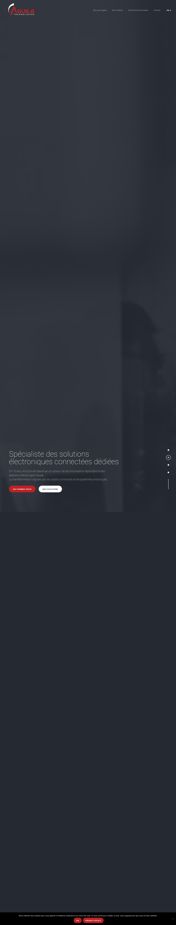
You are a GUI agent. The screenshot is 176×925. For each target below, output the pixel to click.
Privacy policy (93, 920)
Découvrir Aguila (100, 10)
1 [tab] (168, 450)
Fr (168, 10)
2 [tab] (168, 457)
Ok (77, 920)
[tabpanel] (88, 462)
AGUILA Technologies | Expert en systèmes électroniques (21, 9)
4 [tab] (168, 472)
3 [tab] (168, 465)
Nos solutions (117, 10)
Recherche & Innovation (138, 10)
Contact (157, 10)
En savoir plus (20, 483)
